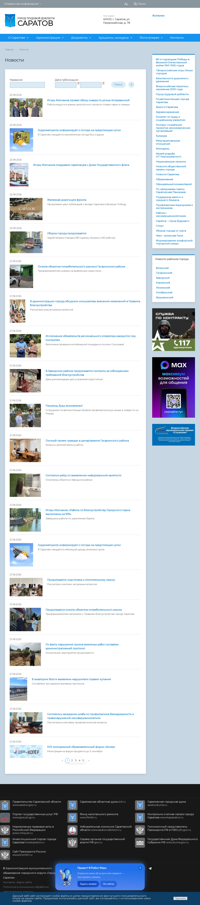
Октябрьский (164, 292)
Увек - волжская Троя (169, 235)
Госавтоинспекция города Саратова (172, 101)
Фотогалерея (149, 37)
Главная (9, 49)
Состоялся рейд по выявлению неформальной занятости (83, 475)
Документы (79, 37)
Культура (161, 135)
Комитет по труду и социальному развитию (170, 118)
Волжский (162, 267)
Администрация (48, 37)
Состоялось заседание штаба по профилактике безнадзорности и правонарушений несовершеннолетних (90, 716)
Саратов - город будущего (172, 220)
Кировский (163, 282)
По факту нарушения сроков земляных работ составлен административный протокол (82, 646)
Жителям (158, 15)
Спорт (160, 225)
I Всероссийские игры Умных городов (174, 72)
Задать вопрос (88, 884)
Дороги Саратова (167, 107)
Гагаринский (164, 272)
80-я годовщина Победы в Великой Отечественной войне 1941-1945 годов (173, 62)
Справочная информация (21, 3)
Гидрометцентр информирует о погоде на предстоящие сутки (79, 130)
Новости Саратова (167, 174)
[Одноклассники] (144, 868)
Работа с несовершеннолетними (171, 214)
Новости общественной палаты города (171, 168)
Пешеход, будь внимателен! (64, 405)
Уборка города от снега (171, 230)
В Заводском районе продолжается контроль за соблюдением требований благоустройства (87, 373)
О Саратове (16, 37)
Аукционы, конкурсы (114, 37)
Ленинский (163, 287)
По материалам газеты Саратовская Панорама (171, 191)
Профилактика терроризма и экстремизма (174, 207)
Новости (24, 49)
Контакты (177, 37)
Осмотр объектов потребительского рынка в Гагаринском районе (81, 266)
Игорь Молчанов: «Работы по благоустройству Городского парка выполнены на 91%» (88, 512)
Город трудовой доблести (172, 94)
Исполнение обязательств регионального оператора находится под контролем (91, 338)
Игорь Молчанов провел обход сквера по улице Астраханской (88, 100)
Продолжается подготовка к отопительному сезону (81, 579)
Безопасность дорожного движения (172, 80)
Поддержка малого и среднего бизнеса (169, 199)
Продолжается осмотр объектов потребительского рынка (84, 609)
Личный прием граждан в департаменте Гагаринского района (87, 440)
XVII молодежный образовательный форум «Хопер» (81, 746)
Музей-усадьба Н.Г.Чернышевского (168, 155)
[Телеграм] (151, 868)
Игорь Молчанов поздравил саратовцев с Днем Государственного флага (81, 164)
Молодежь (162, 148)
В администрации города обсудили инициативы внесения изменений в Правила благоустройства (85, 303)
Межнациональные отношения (168, 142)
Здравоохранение (167, 111)
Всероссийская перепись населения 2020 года (172, 88)
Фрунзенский (164, 297)
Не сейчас (108, 884)
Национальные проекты (171, 161)
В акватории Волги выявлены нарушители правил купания (71, 679)
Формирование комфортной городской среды (174, 242)
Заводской (163, 277)
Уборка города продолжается (66, 233)
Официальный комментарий (174, 184)
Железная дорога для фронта (66, 199)
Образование (164, 179)
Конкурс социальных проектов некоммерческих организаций (173, 127)
